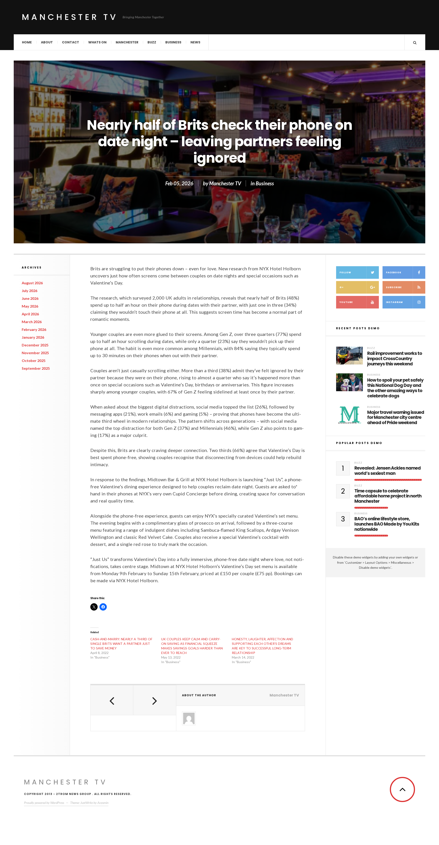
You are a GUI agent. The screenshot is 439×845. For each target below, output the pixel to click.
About (47, 42)
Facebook (393, 272)
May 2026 (30, 306)
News (195, 42)
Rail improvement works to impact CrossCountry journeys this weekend (394, 359)
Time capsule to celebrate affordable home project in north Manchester (387, 496)
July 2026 (29, 290)
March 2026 (32, 321)
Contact (70, 42)
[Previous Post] (112, 700)
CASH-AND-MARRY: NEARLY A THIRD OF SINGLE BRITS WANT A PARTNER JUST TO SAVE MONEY (121, 643)
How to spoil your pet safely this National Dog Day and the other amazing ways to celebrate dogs (395, 388)
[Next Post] (154, 700)
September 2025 (36, 368)
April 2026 (30, 314)
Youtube (346, 302)
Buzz (151, 42)
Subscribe (394, 287)
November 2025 (35, 353)
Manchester (127, 42)
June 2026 (30, 298)
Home (27, 42)
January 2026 (33, 337)
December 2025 (35, 345)
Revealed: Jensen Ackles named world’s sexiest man (387, 471)
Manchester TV (70, 17)
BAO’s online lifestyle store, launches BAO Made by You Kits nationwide (386, 524)
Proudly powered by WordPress (44, 803)
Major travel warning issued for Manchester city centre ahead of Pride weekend (395, 417)
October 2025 (34, 360)
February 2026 (34, 329)
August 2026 (32, 283)
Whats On (97, 42)
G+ (342, 287)
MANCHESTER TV (65, 782)
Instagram (394, 302)
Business (173, 42)
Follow (345, 272)
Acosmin (102, 803)
